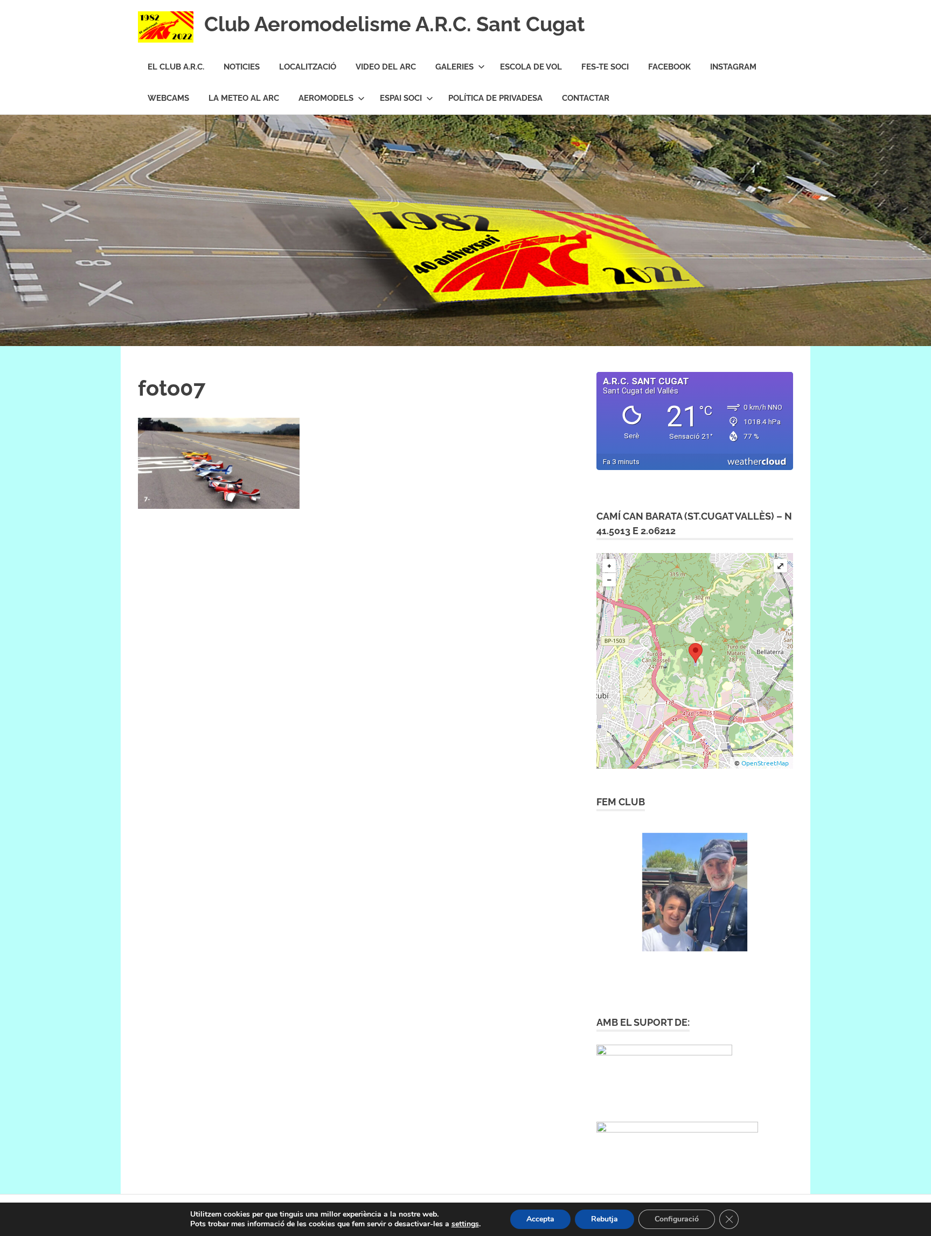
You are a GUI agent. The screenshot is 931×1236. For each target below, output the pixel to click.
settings (465, 1224)
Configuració (677, 1219)
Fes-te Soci (605, 67)
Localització (307, 67)
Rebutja (604, 1219)
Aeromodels (325, 98)
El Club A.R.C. (176, 67)
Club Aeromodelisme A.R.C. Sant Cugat (394, 24)
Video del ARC (386, 67)
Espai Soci (401, 98)
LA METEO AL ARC (244, 98)
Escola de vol (531, 67)
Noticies (242, 67)
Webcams (168, 98)
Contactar (585, 98)
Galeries (454, 67)
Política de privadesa (495, 98)
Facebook (669, 67)
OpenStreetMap (765, 762)
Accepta (540, 1219)
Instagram (733, 67)
